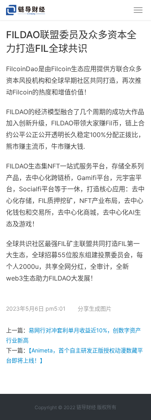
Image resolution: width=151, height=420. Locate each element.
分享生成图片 (94, 308)
